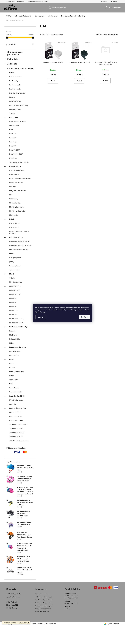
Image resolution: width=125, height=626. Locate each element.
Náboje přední (14, 223)
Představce (13, 335)
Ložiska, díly (13, 199)
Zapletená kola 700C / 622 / (19, 441)
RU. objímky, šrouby (16, 400)
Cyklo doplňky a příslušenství (15, 53)
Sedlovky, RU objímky (17, 396)
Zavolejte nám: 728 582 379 (15, 1)
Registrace (113, 1)
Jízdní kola (12, 63)
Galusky (12, 278)
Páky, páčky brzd (15, 109)
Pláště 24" (13, 302)
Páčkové (12, 367)
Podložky (12, 331)
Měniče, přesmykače (16, 207)
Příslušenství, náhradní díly (18, 250)
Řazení (11, 359)
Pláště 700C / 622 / (16, 319)
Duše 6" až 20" (14, 150)
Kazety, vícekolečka (16, 183)
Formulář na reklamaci (43, 609)
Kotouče (12, 97)
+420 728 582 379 (13, 594)
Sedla (11, 384)
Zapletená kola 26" (16, 428)
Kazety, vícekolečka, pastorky (20, 178)
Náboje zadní (13, 227)
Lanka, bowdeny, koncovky (18, 105)
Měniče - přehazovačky (17, 211)
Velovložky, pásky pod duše (19, 162)
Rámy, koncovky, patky (17, 347)
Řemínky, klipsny (15, 266)
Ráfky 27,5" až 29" (15, 416)
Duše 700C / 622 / (16, 154)
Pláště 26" (13, 306)
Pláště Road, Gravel (16, 323)
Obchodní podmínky (42, 594)
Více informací (40, 312)
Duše (11, 130)
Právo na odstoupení (42, 603)
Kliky (11, 195)
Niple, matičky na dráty (17, 121)
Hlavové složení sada (16, 170)
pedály (11, 262)
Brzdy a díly (13, 81)
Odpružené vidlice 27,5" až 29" (20, 245)
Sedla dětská (13, 388)
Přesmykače (13, 215)
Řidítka (11, 343)
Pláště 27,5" (13, 311)
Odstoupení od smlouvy (43, 600)
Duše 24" (12, 134)
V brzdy (12, 113)
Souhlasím (84, 317)
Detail (53, 81)
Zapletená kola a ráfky (17, 408)
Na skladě (21, 44)
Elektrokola (12, 59)
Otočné (11, 363)
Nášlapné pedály (15, 258)
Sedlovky (12, 404)
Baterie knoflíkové (15, 77)
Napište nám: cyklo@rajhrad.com (38, 1)
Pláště (11, 274)
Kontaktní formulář (42, 612)
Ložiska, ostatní (14, 174)
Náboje (12, 219)
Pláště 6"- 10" (14, 290)
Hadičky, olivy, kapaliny (17, 93)
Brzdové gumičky (15, 89)
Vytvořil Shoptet (113, 624)
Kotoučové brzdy (15, 101)
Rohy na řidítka (14, 339)
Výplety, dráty (14, 126)
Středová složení (15, 203)
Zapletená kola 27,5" (16, 433)
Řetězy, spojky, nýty (16, 371)
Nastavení (40, 317)
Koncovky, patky (15, 351)
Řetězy (11, 376)
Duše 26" (12, 138)
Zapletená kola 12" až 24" (18, 424)
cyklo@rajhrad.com (13, 597)
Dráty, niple (13, 117)
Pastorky (12, 187)
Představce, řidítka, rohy (18, 327)
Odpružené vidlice (16, 237)
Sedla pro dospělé (15, 392)
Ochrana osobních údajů (43, 597)
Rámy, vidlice (14, 355)
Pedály (11, 254)
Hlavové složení (15, 166)
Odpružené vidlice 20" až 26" (19, 241)
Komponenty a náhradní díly (20, 68)
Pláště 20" (13, 298)
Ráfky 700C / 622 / (16, 420)
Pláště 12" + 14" (15, 286)
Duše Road (13, 158)
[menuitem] (18, 16)
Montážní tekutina (15, 282)
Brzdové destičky (15, 85)
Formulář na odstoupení (43, 606)
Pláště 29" (13, 315)
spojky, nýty (13, 380)
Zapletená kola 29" (16, 437)
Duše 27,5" (13, 142)
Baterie (12, 73)
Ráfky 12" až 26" (15, 412)
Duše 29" (12, 146)
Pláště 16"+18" (14, 294)
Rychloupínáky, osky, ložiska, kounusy (19, 232)
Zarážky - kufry (14, 270)
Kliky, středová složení (17, 191)
